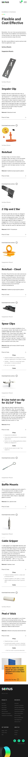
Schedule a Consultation (6, 713)
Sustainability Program (19, 711)
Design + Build (4, 730)
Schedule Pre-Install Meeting (7, 715)
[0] (21, 2)
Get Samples (4, 709)
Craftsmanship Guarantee (19, 709)
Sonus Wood (4, 705)
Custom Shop (4, 732)
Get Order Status (18, 715)
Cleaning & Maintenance (19, 707)
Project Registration (18, 719)
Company (16, 730)
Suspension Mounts (7, 51)
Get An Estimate (5, 711)
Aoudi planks (5, 330)
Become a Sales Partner (19, 717)
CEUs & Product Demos (19, 713)
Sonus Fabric (4, 707)
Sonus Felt (4, 703)
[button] (25, 2)
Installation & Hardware (19, 705)
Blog (2, 734)
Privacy (16, 734)
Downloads (17, 703)
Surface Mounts (6, 47)
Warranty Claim (17, 721)
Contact (16, 732)
